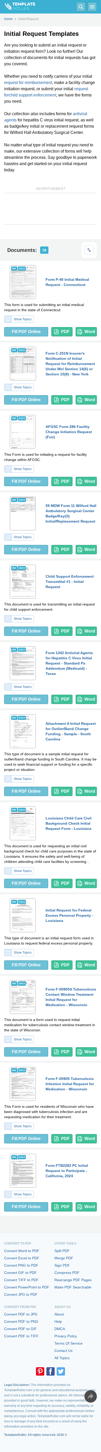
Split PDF (62, 1251)
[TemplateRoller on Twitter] (61, 1371)
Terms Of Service (68, 1343)
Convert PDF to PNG (21, 1321)
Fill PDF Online (26, 331)
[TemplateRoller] (17, 7)
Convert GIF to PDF (20, 1273)
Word (89, 331)
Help (58, 1321)
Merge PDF (63, 1258)
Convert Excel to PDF (21, 1258)
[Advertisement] (50, 209)
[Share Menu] (90, 1396)
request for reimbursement (28, 82)
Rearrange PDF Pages (73, 1280)
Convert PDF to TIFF (21, 1336)
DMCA (59, 1329)
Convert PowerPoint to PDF (26, 1287)
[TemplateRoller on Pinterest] (40, 1371)
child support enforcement (32, 95)
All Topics (62, 1358)
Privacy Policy (65, 1336)
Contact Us (63, 1351)
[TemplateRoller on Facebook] (50, 1371)
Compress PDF (67, 1273)
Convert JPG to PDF (21, 1294)
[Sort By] (89, 250)
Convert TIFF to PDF (21, 1280)
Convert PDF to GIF (20, 1329)
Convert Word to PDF (21, 1251)
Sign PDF (62, 1265)
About (59, 1314)
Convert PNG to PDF (21, 1265)
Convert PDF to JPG (21, 1314)
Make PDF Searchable (72, 1287)
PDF (65, 331)
